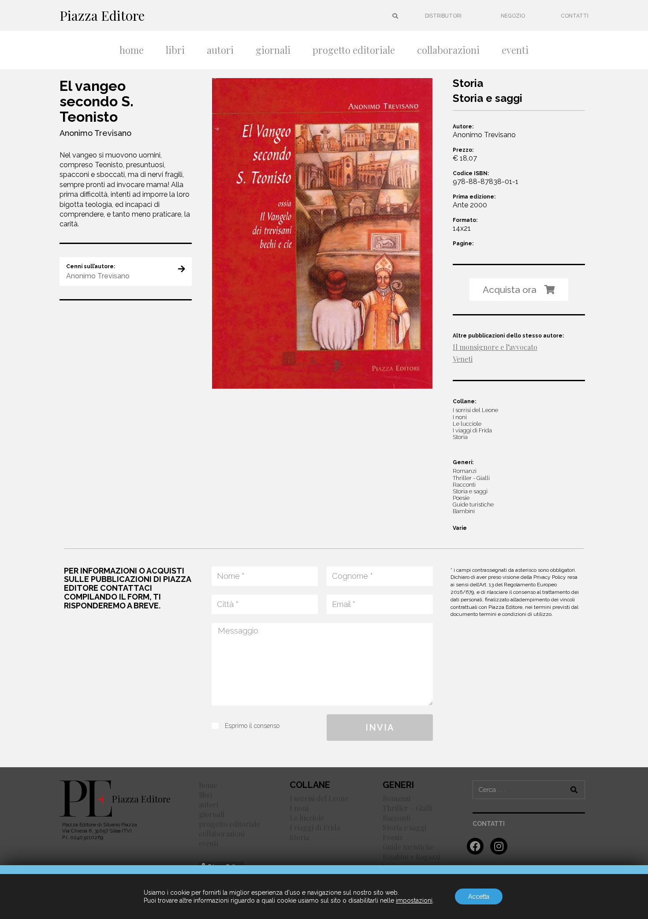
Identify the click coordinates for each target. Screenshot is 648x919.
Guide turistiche (408, 846)
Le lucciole (307, 817)
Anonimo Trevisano (95, 133)
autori (220, 49)
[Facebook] (475, 846)
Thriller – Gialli (407, 808)
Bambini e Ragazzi (411, 856)
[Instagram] (498, 846)
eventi (515, 49)
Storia (299, 837)
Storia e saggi (404, 827)
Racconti (396, 817)
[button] (443, 16)
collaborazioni (448, 49)
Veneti (463, 359)
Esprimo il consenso (252, 725)
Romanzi (396, 798)
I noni (299, 808)
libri (175, 49)
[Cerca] (574, 790)
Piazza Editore (102, 15)
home (131, 49)
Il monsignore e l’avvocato (495, 347)
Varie (460, 528)
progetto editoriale (354, 49)
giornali (273, 49)
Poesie (393, 837)
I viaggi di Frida (315, 827)
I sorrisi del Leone (319, 798)
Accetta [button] (478, 896)
